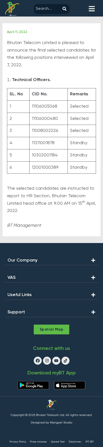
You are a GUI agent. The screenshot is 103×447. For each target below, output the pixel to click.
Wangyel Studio (61, 422)
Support (16, 312)
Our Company (23, 260)
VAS (12, 277)
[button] (51, 261)
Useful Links (20, 295)
